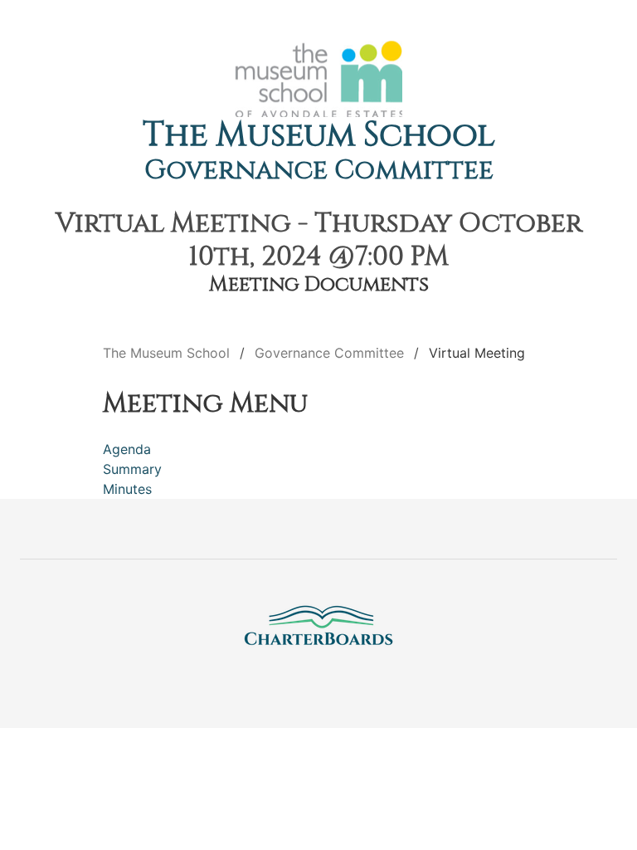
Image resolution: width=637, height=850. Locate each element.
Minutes (127, 489)
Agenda (127, 449)
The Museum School (319, 135)
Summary (132, 469)
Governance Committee (319, 170)
